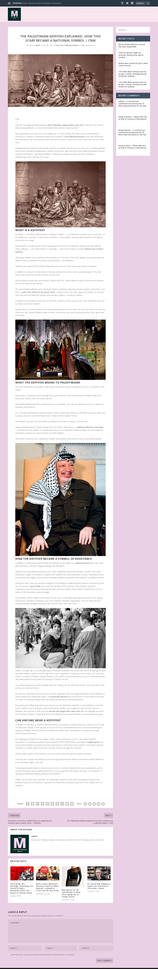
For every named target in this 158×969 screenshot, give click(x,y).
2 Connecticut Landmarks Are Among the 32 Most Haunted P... (48, 3)
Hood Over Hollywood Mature (120, 14)
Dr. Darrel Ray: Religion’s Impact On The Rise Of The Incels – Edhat (98, 886)
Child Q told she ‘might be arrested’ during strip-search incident (130, 55)
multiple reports (93, 742)
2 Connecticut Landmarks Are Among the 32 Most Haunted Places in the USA (132, 103)
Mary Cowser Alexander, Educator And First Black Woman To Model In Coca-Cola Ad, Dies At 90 (47, 887)
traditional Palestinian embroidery (90, 427)
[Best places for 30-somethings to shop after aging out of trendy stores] (73, 876)
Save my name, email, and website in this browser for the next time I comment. (42, 954)
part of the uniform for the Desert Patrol (38, 292)
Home (84, 14)
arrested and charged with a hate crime (64, 711)
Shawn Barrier (124, 130)
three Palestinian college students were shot (65, 125)
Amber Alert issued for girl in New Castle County (133, 64)
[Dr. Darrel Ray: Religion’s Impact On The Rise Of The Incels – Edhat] (99, 873)
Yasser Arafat (35, 586)
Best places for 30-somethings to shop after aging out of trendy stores (71, 893)
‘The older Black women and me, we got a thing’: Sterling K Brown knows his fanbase (132, 73)
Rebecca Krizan (125, 117)
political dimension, (83, 563)
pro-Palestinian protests (75, 136)
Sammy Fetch (124, 145)
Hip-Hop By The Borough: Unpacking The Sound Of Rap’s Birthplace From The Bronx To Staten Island (21, 888)
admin (37, 45)
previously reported (59, 696)
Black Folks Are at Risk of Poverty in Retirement (132, 118)
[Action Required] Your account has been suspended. (131, 45)
